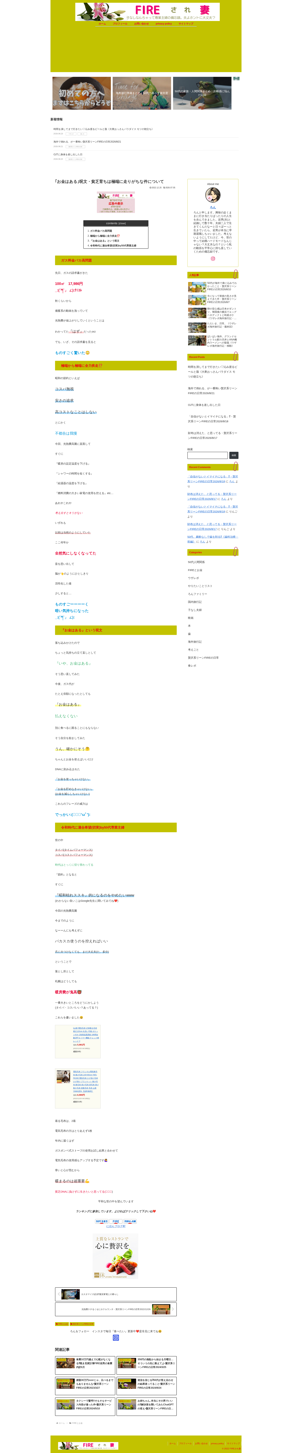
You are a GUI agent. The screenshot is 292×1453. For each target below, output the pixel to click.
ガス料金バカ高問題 (101, 230)
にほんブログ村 (115, 1226)
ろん (213, 207)
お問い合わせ (201, 1443)
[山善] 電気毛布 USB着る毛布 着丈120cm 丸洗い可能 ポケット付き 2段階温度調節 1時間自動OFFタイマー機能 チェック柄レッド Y (86, 1034)
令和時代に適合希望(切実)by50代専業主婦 (113, 245)
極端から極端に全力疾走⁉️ (105, 235)
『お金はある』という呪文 (104, 240)
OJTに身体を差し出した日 (68, 154)
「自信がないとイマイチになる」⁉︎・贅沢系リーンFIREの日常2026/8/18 (212, 419)
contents (111, 223)
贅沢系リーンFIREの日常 (83, 1324)
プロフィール (185, 1443)
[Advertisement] (146, 51)
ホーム (172, 1443)
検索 (190, 449)
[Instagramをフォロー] (116, 1338)
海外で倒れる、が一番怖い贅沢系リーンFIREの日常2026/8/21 (87, 141)
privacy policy (217, 1443)
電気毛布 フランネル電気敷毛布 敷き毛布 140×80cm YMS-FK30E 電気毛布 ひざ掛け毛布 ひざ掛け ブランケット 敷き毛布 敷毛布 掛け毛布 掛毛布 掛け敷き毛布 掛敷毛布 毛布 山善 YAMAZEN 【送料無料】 (86, 1081)
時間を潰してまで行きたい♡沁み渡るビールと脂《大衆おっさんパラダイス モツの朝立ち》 (104, 129)
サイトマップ (233, 1443)
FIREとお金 (63, 1324)
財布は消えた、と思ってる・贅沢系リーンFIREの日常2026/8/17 (212, 435)
